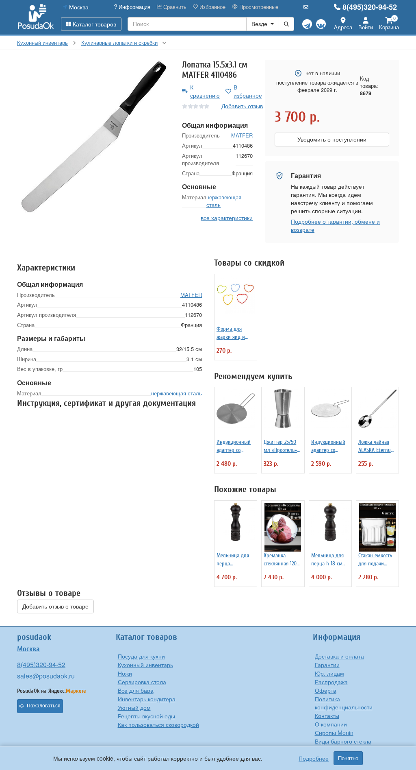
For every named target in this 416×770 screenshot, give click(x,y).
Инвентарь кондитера (147, 699)
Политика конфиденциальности (344, 703)
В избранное (248, 91)
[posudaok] (36, 17)
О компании (331, 724)
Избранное (211, 7)
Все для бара (136, 690)
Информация (133, 7)
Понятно (348, 758)
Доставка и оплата (339, 656)
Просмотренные (258, 7)
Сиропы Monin (334, 733)
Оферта (325, 690)
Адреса (343, 27)
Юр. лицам (329, 673)
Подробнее (314, 758)
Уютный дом (134, 707)
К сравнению (205, 91)
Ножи (125, 673)
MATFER (242, 135)
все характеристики (227, 218)
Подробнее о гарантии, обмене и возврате (335, 225)
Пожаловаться (44, 706)
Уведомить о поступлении (331, 139)
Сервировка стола (142, 682)
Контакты (327, 715)
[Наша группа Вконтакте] (321, 24)
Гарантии (327, 665)
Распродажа (331, 682)
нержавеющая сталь (223, 201)
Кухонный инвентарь (145, 665)
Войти (365, 27)
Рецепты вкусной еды (146, 716)
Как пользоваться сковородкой (158, 724)
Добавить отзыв (242, 106)
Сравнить (174, 7)
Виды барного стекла (343, 741)
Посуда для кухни (141, 656)
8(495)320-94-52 (369, 7)
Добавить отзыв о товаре (55, 606)
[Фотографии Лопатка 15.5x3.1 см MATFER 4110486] (93, 136)
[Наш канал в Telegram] (307, 24)
